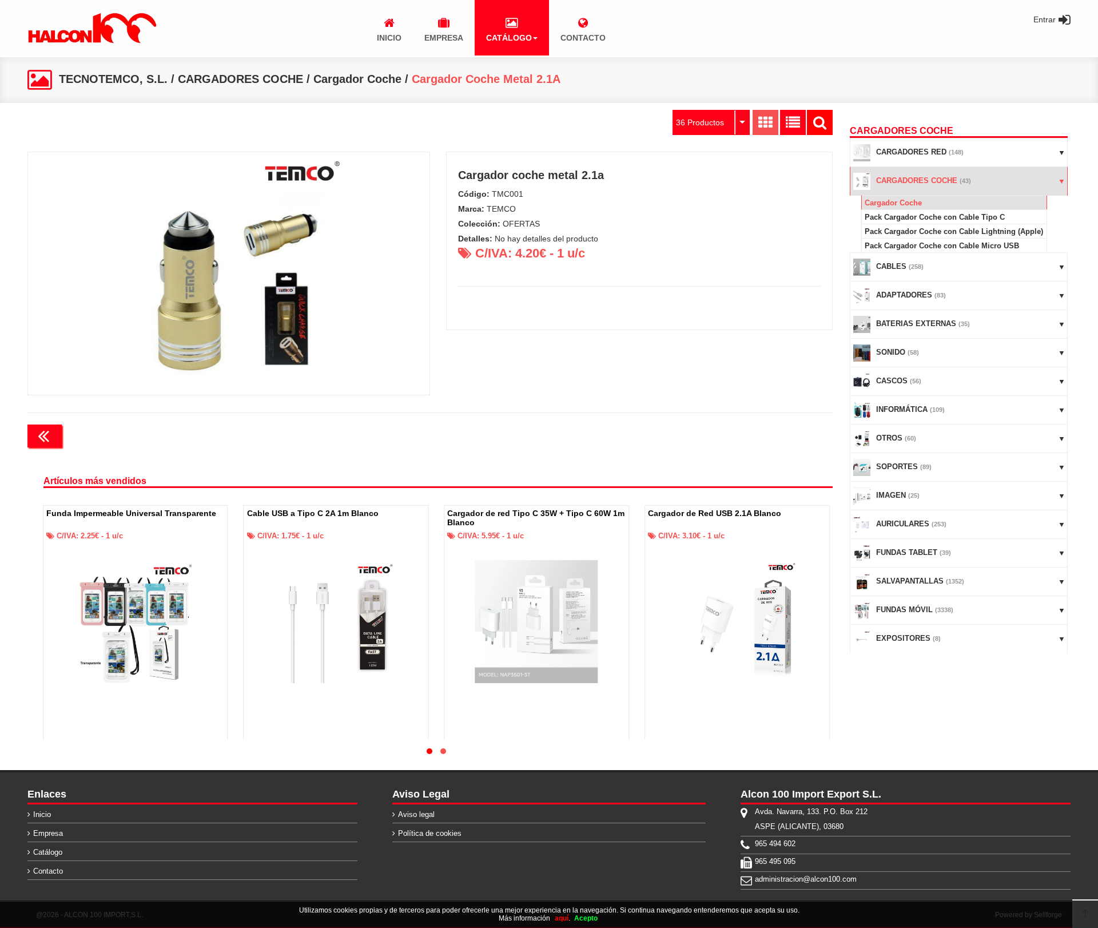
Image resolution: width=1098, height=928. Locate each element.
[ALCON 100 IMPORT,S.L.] (92, 41)
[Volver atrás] (44, 436)
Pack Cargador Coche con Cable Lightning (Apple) (954, 231)
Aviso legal (416, 814)
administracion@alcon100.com (806, 879)
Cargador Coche (357, 79)
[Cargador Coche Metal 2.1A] (228, 273)
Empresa (48, 833)
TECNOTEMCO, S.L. (113, 79)
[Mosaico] (765, 122)
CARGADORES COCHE (240, 79)
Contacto (48, 871)
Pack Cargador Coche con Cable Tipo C (935, 217)
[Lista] (793, 122)
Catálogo (47, 852)
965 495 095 (775, 861)
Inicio (42, 814)
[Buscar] (820, 122)
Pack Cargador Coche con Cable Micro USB (942, 245)
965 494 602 (775, 843)
